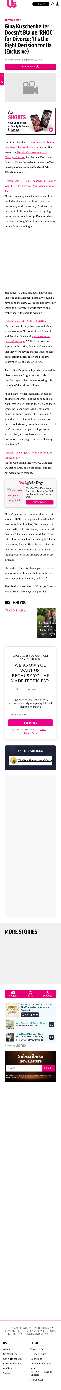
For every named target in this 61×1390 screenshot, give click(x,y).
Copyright (36, 1358)
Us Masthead (10, 1353)
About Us (8, 1349)
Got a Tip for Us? (12, 1358)
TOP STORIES (28, 66)
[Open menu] (4, 4)
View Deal (39, 502)
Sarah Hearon (14, 60)
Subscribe (41, 4)
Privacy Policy (30, 733)
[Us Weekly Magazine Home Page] (11, 4)
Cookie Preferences (41, 1363)
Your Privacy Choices (34, 1371)
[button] (52, 4)
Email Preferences (13, 1363)
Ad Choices (36, 1379)
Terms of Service (39, 1349)
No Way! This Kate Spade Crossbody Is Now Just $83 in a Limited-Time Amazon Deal (39, 492)
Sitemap (7, 1373)
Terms (43, 729)
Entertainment (13, 20)
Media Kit (8, 1368)
